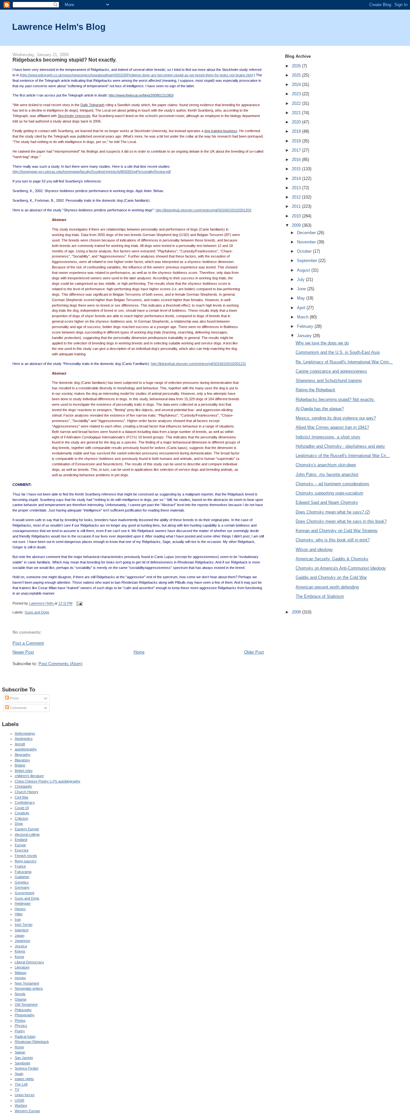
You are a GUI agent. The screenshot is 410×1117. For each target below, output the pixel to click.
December (307, 232)
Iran (18, 919)
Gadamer (22, 877)
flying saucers (26, 861)
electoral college (27, 834)
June (302, 288)
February (306, 326)
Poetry (20, 1031)
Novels (20, 994)
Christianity (23, 786)
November (307, 242)
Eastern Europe (27, 829)
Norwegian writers (29, 988)
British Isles (24, 771)
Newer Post (23, 652)
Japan (19, 935)
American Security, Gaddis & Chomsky (332, 558)
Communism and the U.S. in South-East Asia (338, 352)
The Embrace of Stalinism (320, 596)
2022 (297, 103)
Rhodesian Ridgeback (32, 1042)
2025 (297, 75)
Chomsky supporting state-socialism (329, 493)
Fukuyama (23, 872)
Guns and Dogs (37, 612)
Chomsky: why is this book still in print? (333, 539)
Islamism (22, 930)
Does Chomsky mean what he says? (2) (333, 512)
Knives (20, 951)
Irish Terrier (24, 925)
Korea (19, 957)
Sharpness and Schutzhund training (329, 380)
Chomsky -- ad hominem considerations (332, 483)
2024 (297, 84)
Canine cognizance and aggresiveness (331, 371)
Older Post (254, 652)
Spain (19, 1074)
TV (17, 1089)
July (301, 279)
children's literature (29, 776)
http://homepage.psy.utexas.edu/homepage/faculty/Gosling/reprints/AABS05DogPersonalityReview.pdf (91, 171)
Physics (21, 1026)
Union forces (25, 1095)
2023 (297, 93)
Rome (19, 1047)
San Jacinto (24, 1058)
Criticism (21, 818)
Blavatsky (22, 760)
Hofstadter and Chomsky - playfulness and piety (340, 446)
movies (20, 978)
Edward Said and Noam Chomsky (327, 502)
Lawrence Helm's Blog (59, 27)
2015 (297, 168)
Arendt (20, 744)
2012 (297, 197)
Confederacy (25, 802)
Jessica (21, 946)
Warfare (21, 1105)
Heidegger (23, 903)
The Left (21, 1084)
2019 (297, 131)
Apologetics (24, 738)
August (304, 270)
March (303, 317)
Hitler (19, 914)
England (21, 840)
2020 (297, 122)
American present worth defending (327, 587)
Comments (18, 708)
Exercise (22, 850)
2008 (297, 612)
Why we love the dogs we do (322, 343)
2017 (297, 150)
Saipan (20, 1052)
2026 (297, 65)
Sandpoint (22, 1063)
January (305, 335)
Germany (22, 887)
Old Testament (26, 1004)
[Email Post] (79, 603)
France (20, 866)
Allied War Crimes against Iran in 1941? (332, 427)
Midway (21, 973)
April (302, 307)
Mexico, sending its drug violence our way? (336, 418)
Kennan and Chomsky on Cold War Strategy (337, 530)
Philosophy (23, 1010)
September (307, 260)
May (301, 298)
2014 (297, 178)
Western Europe (27, 1111)
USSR (19, 1100)
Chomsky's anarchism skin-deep (326, 464)
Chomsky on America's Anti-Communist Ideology (341, 568)
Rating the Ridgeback (315, 389)
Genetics (22, 882)
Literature (22, 967)
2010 (297, 216)
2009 (297, 225)
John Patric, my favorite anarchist (327, 474)
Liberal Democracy (29, 962)
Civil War (22, 797)
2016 (297, 159)
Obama (20, 999)
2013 (297, 187)
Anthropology (25, 733)
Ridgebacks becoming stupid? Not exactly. (335, 399)
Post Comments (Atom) (60, 663)
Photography (25, 1015)
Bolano (20, 765)
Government (24, 893)
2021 (297, 112)
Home (139, 652)
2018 (297, 141)
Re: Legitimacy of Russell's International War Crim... (344, 362)
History (20, 909)
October (305, 251)
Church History (26, 792)
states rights (24, 1079)
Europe (20, 845)
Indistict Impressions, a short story (328, 437)
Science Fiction (26, 1068)
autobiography (26, 749)
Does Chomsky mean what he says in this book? (341, 521)
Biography (22, 755)
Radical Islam (25, 1036)
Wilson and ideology (314, 549)
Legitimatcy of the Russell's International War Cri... (343, 455)
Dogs (19, 823)
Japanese (22, 941)
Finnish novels (26, 856)
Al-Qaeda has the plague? (320, 408)
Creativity (22, 813)
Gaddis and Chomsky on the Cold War (331, 577)
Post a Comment (28, 643)
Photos (20, 1020)
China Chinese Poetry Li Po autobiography (47, 781)
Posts (14, 698)
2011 (297, 206)
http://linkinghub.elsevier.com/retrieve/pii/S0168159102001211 (198, 364)
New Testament (27, 983)
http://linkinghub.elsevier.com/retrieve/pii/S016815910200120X (203, 210)
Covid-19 (22, 808)
